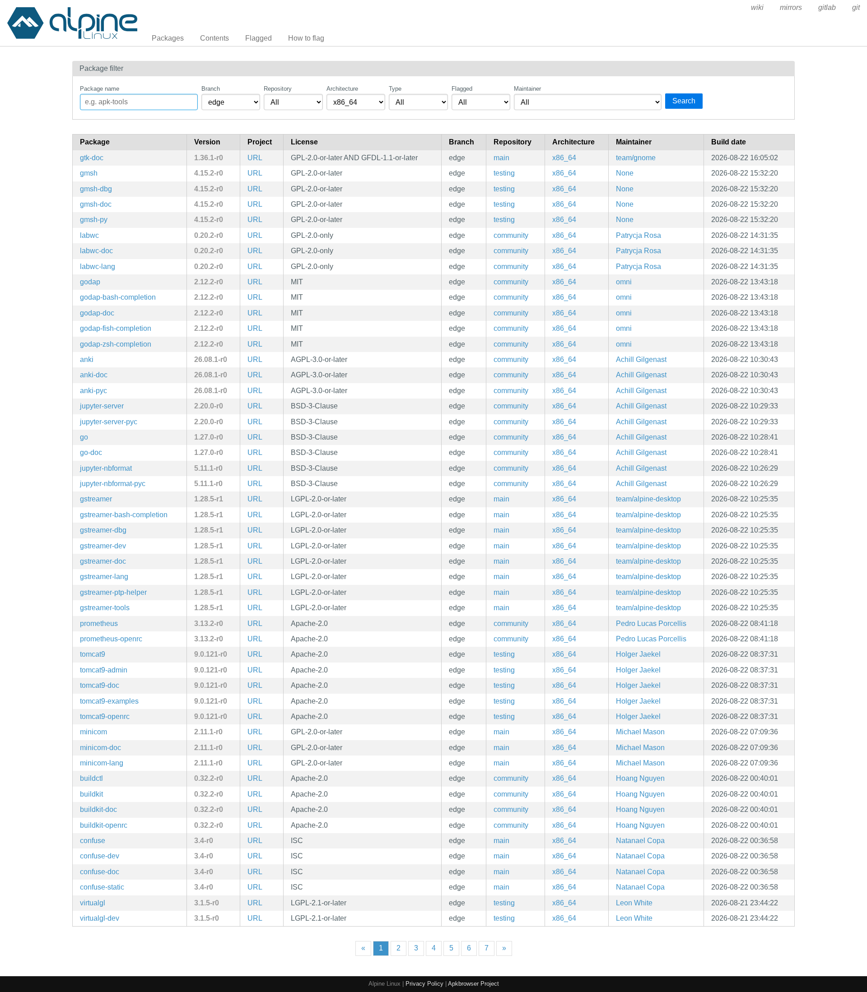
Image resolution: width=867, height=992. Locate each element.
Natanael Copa (640, 840)
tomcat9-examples (109, 701)
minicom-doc (100, 747)
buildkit (91, 794)
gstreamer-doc (103, 561)
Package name (99, 88)
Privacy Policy (424, 983)
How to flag (306, 38)
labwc (89, 235)
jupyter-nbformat (106, 468)
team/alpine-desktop (648, 499)
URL (254, 158)
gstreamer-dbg (103, 530)
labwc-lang (97, 266)
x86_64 (564, 158)
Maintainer (527, 88)
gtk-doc (91, 158)
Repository (278, 88)
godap (90, 282)
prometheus (99, 623)
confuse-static (102, 887)
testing (504, 173)
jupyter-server (102, 406)
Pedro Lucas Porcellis (651, 623)
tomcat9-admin (103, 670)
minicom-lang (101, 763)
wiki (757, 7)
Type (395, 88)
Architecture (342, 88)
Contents (214, 38)
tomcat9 (92, 654)
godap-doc (97, 313)
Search (683, 101)
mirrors (791, 7)
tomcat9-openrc (105, 716)
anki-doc (93, 375)
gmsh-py (93, 219)
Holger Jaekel (638, 654)
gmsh (89, 173)
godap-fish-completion (115, 328)
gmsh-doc (96, 204)
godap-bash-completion (118, 297)
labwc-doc (96, 251)
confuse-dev (99, 856)
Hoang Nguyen (640, 778)
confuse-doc (99, 872)
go (84, 437)
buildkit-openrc (103, 825)
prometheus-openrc (111, 639)
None (625, 173)
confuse (92, 840)
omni (624, 282)
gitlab (827, 7)
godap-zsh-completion (115, 344)
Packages (168, 38)
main (501, 158)
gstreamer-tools (105, 608)
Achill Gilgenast (641, 359)
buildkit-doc (98, 809)
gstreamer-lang (104, 576)
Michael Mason (640, 732)
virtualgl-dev (99, 918)
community (511, 235)
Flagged (258, 38)
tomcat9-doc (99, 685)
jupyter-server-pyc (108, 422)
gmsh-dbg (96, 189)
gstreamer (96, 499)
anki (86, 359)
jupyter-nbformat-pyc (112, 483)
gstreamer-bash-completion (124, 515)
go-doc (91, 452)
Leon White (634, 903)
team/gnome (636, 158)
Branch (210, 88)
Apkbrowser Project (473, 983)
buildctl (91, 778)
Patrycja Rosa (638, 235)
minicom (93, 732)
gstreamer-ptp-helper (113, 592)
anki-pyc (93, 390)
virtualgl (92, 903)
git (856, 7)
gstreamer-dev (103, 546)
